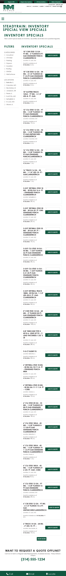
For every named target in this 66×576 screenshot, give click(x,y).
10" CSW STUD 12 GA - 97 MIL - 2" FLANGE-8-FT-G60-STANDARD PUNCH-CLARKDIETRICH (33, 55)
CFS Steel (9, 58)
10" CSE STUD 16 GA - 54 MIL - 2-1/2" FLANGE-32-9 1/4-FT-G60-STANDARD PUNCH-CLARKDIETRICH (33, 75)
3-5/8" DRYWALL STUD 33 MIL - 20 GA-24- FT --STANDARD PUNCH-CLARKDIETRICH (33, 231)
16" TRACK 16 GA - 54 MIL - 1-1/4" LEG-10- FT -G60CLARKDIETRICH (33, 172)
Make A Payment (56, 2)
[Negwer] (12, 8)
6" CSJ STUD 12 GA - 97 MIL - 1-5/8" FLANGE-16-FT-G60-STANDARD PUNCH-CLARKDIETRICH (33, 487)
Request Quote (57, 6)
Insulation (9, 66)
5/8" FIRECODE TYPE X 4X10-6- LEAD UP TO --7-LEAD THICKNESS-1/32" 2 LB (33, 334)
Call (10, 574)
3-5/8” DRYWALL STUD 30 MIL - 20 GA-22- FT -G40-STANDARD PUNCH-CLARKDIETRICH (33, 211)
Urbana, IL (9, 104)
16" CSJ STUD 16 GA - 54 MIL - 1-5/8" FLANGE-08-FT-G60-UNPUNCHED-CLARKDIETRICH (33, 133)
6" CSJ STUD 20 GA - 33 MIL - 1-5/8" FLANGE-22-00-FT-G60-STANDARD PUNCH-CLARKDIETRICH (33, 406)
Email (31, 574)
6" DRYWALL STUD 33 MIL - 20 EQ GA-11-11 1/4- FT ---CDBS (33, 387)
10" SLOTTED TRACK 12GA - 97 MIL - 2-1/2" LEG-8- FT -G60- (32, 94)
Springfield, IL (10, 99)
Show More (42, 539)
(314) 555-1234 (33, 559)
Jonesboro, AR (11, 91)
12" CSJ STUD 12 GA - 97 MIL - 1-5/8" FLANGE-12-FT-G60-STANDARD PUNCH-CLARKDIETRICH (33, 113)
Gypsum (9, 63)
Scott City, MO (11, 96)
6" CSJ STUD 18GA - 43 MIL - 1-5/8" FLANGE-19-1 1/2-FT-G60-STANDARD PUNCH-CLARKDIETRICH (33, 448)
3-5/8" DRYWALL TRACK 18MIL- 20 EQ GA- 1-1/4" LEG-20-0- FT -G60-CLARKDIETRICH (33, 294)
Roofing (8, 69)
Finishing (9, 60)
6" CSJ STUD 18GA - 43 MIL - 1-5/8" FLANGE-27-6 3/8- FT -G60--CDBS (33, 468)
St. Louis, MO (10, 102)
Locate (51, 574)
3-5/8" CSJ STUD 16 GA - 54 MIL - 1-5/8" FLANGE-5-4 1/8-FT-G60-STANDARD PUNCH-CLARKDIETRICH (33, 273)
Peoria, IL (9, 93)
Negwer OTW (11, 2)
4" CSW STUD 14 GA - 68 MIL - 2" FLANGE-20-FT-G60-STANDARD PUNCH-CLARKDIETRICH (33, 314)
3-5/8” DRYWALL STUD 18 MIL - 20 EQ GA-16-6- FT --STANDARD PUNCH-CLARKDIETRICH (33, 191)
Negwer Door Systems (26, 2)
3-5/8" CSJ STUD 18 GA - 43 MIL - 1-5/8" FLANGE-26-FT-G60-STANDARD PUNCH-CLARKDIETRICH (33, 251)
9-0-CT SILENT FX (30, 351)
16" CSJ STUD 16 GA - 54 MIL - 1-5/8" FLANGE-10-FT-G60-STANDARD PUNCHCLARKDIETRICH (33, 153)
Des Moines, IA (11, 88)
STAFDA (8, 71)
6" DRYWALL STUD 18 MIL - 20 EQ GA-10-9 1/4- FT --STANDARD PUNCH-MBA (33, 368)
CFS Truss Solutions (41, 2)
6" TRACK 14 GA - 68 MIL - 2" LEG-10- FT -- (33, 525)
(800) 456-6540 (59, 4)
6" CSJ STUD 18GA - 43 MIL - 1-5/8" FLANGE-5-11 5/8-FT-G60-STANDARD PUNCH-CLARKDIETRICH (32, 427)
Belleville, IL (9, 82)
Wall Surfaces (10, 74)
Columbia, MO (11, 85)
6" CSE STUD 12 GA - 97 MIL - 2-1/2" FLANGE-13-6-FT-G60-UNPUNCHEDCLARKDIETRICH (34, 507)
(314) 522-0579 (52, 4)
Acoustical (9, 55)
